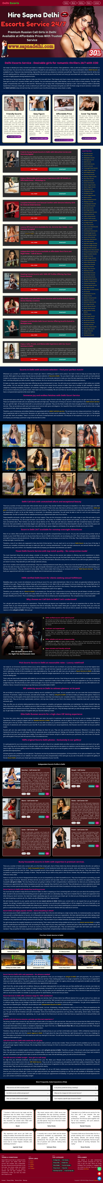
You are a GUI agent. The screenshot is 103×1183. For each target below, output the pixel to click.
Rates (89, 3)
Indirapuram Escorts (89, 206)
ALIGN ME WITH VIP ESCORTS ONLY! (64, 140)
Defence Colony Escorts (90, 220)
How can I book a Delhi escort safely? (28, 1098)
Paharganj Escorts (89, 160)
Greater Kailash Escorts (90, 212)
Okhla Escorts (87, 314)
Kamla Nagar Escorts (90, 185)
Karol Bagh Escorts (89, 172)
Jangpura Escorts (88, 256)
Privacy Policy (10, 1180)
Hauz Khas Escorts (89, 178)
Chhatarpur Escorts (89, 191)
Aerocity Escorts (88, 153)
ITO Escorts (87, 291)
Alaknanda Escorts (89, 214)
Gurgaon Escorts (88, 331)
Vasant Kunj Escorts (89, 174)
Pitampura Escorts (89, 266)
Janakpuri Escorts (88, 180)
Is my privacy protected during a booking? (75, 1088)
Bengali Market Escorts (90, 279)
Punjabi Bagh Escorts (90, 233)
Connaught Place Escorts (91, 168)
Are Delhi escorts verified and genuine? (28, 1093)
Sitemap (25, 1180)
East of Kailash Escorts (90, 199)
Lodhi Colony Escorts (89, 216)
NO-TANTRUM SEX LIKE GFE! (89, 138)
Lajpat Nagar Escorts (89, 170)
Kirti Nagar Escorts (89, 304)
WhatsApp (41, 794)
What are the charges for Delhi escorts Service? (75, 1093)
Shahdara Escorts (88, 270)
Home (66, 3)
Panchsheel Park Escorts (90, 231)
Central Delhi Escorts (89, 218)
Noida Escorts (87, 333)
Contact (96, 3)
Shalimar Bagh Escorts (90, 326)
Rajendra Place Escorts (90, 247)
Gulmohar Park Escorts (90, 239)
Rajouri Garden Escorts (90, 254)
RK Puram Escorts (89, 208)
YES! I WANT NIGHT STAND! (13, 136)
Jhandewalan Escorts (89, 293)
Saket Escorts (87, 162)
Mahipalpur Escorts (89, 157)
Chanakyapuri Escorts (90, 203)
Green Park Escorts (89, 183)
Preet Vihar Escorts (89, 318)
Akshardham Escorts (89, 273)
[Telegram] (99, 1178)
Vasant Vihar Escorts (89, 237)
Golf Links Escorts (89, 224)
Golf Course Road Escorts (91, 226)
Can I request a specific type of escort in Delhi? (75, 1098)
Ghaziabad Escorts (89, 335)
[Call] (99, 1174)
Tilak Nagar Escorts (89, 329)
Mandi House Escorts (90, 306)
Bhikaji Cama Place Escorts (91, 250)
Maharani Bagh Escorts (90, 245)
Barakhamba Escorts (89, 277)
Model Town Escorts (89, 308)
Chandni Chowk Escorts (90, 281)
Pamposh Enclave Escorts (91, 252)
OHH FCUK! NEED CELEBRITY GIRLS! (38, 138)
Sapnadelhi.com (97, 1180)
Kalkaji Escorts (88, 296)
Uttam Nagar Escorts (89, 187)
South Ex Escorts (88, 166)
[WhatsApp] (99, 1169)
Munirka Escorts (88, 189)
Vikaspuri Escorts (88, 201)
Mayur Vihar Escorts (89, 268)
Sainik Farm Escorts (89, 322)
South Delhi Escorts (89, 164)
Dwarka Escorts (88, 155)
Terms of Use (18, 1180)
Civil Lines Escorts (89, 241)
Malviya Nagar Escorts (90, 176)
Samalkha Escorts (89, 324)
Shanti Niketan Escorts (90, 235)
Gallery (81, 3)
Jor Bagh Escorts (88, 222)
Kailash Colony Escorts (90, 298)
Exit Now (86, 1169)
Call (47, 794)
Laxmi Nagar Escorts (89, 195)
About (73, 3)
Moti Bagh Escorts (89, 210)
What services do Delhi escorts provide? (28, 1088)
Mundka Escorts (88, 193)
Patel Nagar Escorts (89, 316)
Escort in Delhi (29, 233)
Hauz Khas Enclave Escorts (91, 289)
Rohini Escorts (87, 197)
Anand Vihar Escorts (89, 275)
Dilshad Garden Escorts (90, 285)
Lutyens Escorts (88, 229)
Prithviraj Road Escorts (90, 260)
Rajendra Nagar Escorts (90, 243)
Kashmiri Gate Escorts (90, 302)
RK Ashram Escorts (89, 320)
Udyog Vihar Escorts (89, 264)
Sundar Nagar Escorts (90, 258)
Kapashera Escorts (89, 300)
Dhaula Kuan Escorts (89, 283)
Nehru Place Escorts (89, 262)
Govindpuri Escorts (89, 287)
